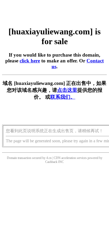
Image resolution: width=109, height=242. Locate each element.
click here (30, 60)
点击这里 (67, 90)
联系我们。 (62, 97)
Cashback (51, 162)
